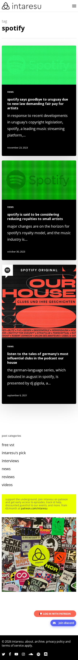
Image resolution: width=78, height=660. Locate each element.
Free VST (8, 444)
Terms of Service (13, 645)
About (29, 641)
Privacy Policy (55, 641)
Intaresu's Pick (14, 452)
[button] (74, 6)
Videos (7, 484)
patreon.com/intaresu (34, 508)
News (10, 91)
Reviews (8, 476)
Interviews (10, 460)
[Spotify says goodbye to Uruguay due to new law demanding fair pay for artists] (39, 101)
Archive (40, 641)
